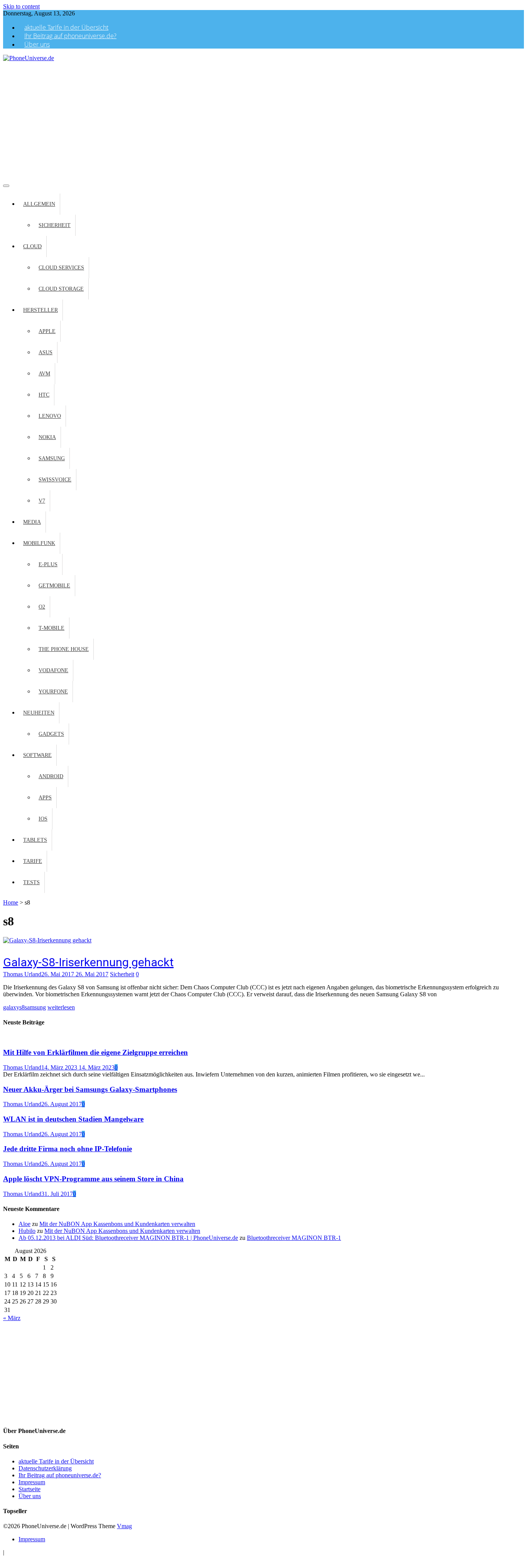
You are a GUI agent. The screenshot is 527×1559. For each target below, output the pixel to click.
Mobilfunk (39, 543)
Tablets (35, 840)
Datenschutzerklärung (45, 1468)
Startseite (30, 1489)
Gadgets (51, 734)
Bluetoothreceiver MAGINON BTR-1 (294, 1237)
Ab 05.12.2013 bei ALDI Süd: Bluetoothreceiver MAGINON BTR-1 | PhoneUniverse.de (128, 1237)
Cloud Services (61, 268)
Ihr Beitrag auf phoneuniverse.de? (70, 36)
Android (51, 776)
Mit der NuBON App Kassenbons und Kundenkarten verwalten (117, 1224)
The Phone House (64, 649)
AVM (44, 374)
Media (32, 522)
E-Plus (48, 564)
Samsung (52, 458)
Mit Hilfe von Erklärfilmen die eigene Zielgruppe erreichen (95, 1052)
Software (37, 755)
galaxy (11, 1007)
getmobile (54, 586)
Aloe (24, 1224)
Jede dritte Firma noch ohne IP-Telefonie (67, 1149)
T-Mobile (51, 628)
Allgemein (39, 204)
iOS (43, 819)
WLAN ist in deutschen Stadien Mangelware (73, 1119)
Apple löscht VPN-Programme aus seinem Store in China (93, 1179)
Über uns (37, 44)
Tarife (32, 861)
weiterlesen (61, 1007)
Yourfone (53, 692)
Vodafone (53, 670)
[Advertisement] (263, 119)
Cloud (32, 246)
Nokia (47, 437)
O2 (42, 607)
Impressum (32, 1482)
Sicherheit (55, 225)
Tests (31, 882)
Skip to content (21, 6)
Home (10, 902)
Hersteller (40, 310)
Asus (45, 352)
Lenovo (50, 416)
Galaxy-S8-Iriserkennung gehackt (88, 962)
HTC (44, 395)
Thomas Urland (22, 974)
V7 (42, 501)
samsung (35, 1007)
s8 (22, 1007)
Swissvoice (55, 480)
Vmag (124, 1526)
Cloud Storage (61, 289)
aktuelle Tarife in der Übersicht (66, 27)
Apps (45, 798)
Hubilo (27, 1231)
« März (11, 1318)
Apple (47, 331)
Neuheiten (38, 713)
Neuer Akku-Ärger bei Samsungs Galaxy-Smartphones (90, 1089)
